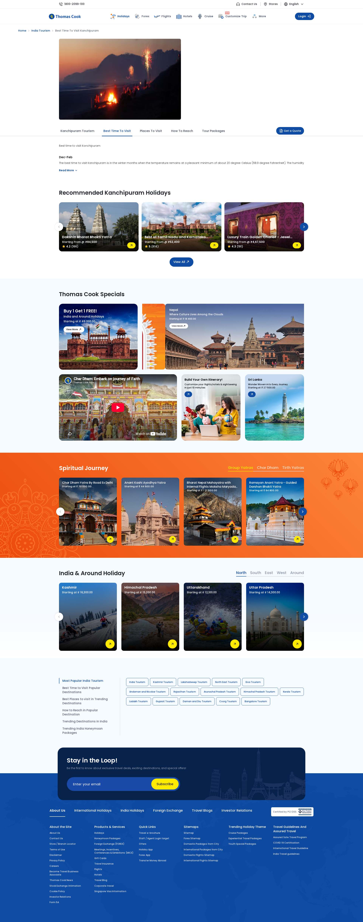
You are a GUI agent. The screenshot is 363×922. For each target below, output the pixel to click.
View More (72, 329)
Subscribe (165, 784)
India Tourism (137, 682)
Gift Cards (100, 858)
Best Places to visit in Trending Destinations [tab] (85, 701)
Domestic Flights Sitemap (199, 855)
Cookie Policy (57, 891)
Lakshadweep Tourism (194, 682)
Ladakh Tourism (138, 701)
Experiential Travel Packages (245, 838)
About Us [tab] (57, 810)
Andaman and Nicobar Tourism (147, 691)
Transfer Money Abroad (152, 860)
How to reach (182, 131)
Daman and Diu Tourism (197, 701)
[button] (148, 364)
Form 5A (54, 902)
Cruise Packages (238, 832)
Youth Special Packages (242, 843)
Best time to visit (117, 131)
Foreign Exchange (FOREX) (109, 843)
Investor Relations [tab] (237, 810)
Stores (273, 4)
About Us (55, 832)
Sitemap (189, 832)
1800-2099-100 (74, 4)
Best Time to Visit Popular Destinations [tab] (81, 690)
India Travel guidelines (286, 853)
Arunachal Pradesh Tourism (220, 691)
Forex (145, 16)
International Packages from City (203, 849)
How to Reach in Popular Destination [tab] (80, 712)
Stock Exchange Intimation (65, 885)
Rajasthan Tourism (185, 691)
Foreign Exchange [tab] (168, 810)
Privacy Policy (57, 860)
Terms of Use (57, 849)
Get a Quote (292, 131)
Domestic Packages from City (201, 843)
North (241, 572)
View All (179, 262)
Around (297, 572)
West (281, 572)
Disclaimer (56, 855)
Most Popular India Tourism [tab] (82, 681)
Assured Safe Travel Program (290, 837)
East (269, 572)
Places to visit (151, 131)
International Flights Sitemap (201, 860)
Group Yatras (240, 467)
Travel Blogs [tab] (202, 810)
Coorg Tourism (228, 701)
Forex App (144, 855)
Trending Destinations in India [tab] (84, 721)
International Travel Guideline (290, 848)
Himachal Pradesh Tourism (259, 691)
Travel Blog (100, 880)
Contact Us (249, 4)
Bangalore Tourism (256, 701)
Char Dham (267, 467)
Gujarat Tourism (165, 701)
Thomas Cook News (61, 880)
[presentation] (59, 227)
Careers (54, 866)
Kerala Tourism (292, 691)
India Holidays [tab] (132, 810)
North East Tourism (226, 682)
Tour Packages (213, 131)
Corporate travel (104, 885)
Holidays (99, 832)
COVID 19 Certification (286, 842)
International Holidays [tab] (92, 810)
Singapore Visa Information (110, 891)
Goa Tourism (253, 682)
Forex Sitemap (192, 838)
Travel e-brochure (149, 832)
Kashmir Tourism (163, 682)
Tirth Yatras (293, 467)
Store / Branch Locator (63, 843)
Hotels (187, 16)
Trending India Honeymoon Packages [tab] (82, 731)
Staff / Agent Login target (154, 838)
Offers (142, 843)
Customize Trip (236, 15)
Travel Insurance (104, 863)
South (255, 572)
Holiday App (146, 849)
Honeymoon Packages (107, 838)
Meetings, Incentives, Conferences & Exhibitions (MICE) (113, 851)
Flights (166, 16)
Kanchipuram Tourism (77, 131)
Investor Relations (60, 896)
